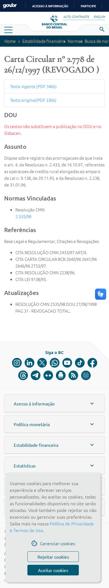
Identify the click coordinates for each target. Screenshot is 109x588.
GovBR (10, 5)
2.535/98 (23, 216)
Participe (88, 6)
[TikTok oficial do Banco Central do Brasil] (80, 363)
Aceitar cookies (53, 570)
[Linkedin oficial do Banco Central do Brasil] (29, 363)
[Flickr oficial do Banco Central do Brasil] (48, 375)
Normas (75, 41)
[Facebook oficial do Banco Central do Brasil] (92, 363)
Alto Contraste (76, 16)
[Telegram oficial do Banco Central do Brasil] (36, 375)
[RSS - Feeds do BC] (73, 375)
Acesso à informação (50, 6)
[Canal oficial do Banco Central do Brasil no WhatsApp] (55, 363)
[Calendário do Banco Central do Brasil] (86, 375)
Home (10, 41)
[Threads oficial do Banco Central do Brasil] (23, 375)
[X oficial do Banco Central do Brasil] (42, 363)
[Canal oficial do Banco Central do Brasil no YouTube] (67, 363)
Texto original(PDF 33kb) (33, 100)
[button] (54, 403)
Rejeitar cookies (53, 556)
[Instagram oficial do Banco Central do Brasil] (17, 363)
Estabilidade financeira (43, 41)
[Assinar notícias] (61, 375)
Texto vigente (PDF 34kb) (33, 86)
